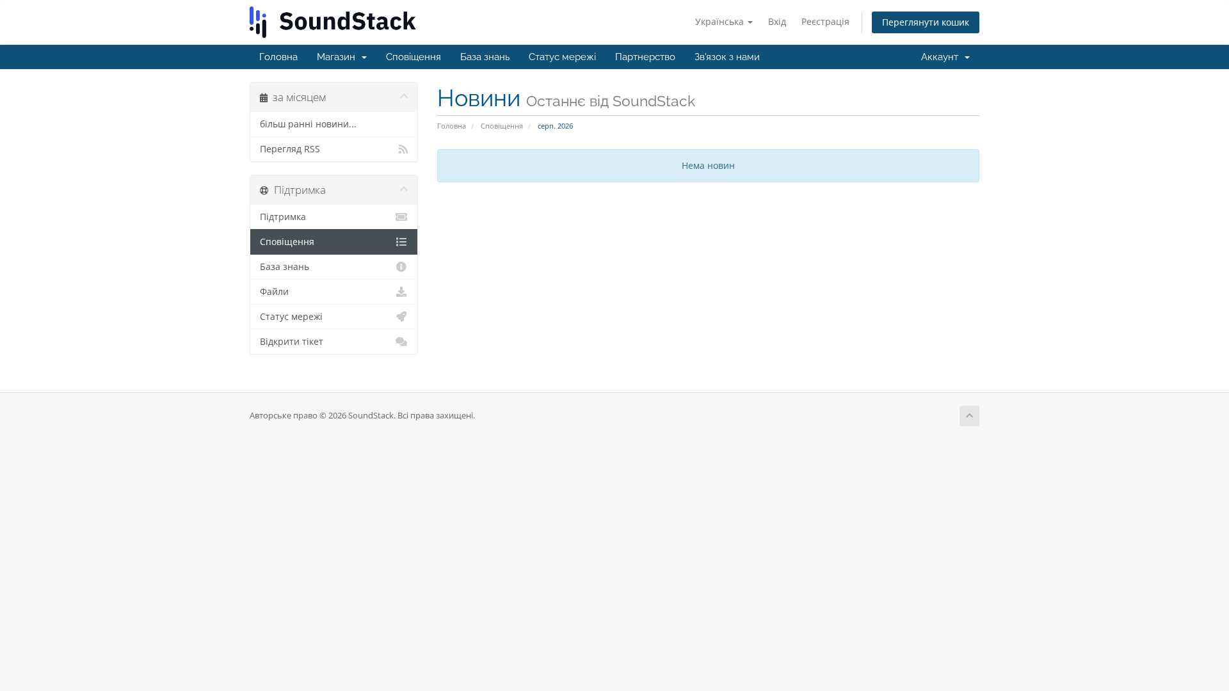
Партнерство (645, 57)
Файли (274, 292)
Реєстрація (825, 21)
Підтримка (283, 217)
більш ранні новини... (308, 124)
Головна (278, 57)
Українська (720, 21)
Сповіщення (413, 57)
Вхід (777, 21)
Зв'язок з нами (727, 57)
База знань (485, 57)
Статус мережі (562, 57)
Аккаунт (942, 57)
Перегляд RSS (290, 149)
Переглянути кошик (925, 22)
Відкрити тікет (291, 341)
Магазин (338, 57)
